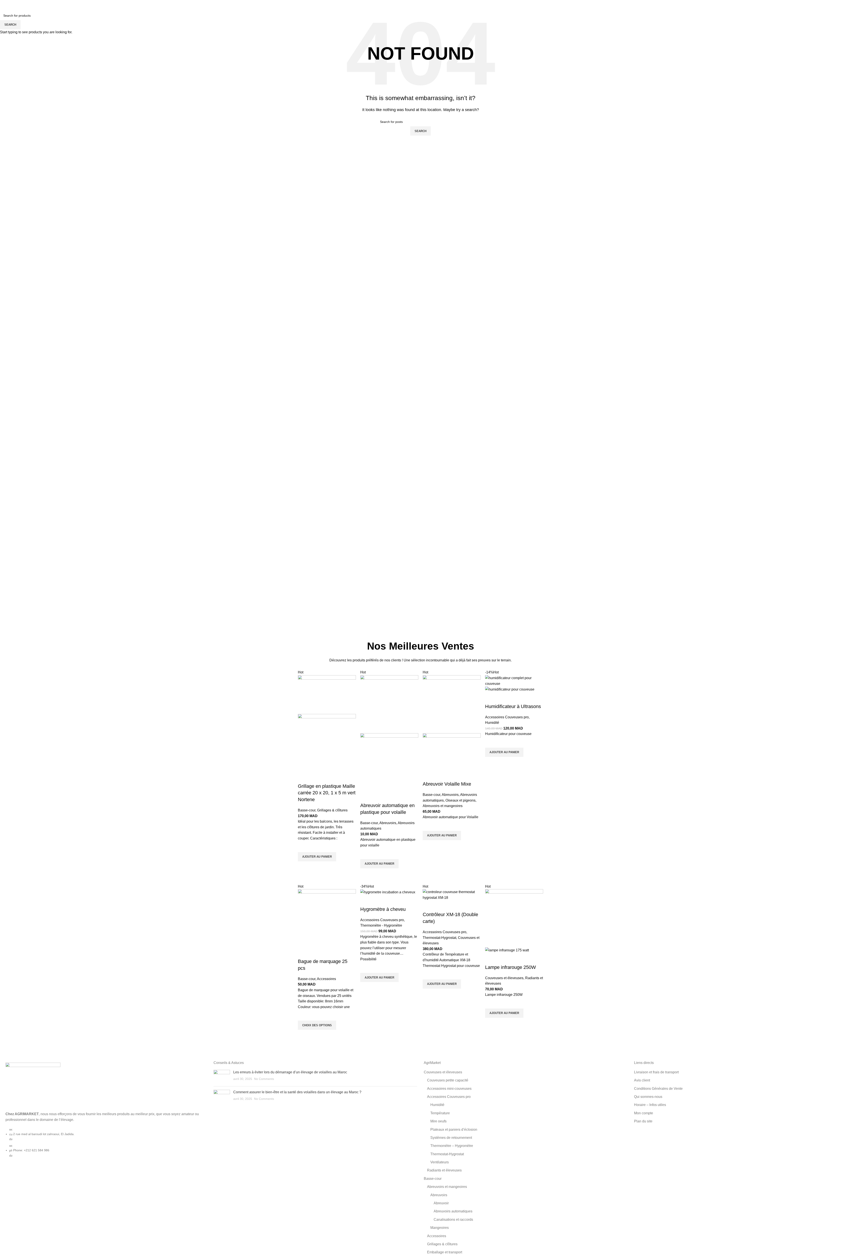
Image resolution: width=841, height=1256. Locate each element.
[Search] (810, 4)
